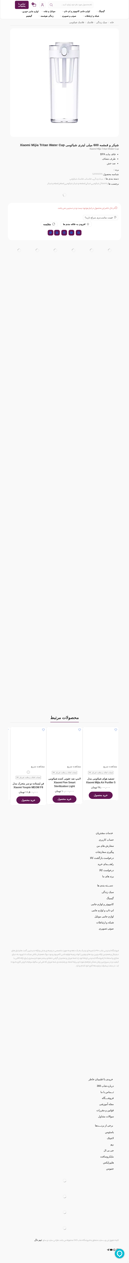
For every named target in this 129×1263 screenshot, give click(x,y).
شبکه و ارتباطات (92, 16)
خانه (112, 22)
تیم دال (38, 1240)
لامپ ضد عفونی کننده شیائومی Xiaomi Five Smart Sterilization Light (64, 782)
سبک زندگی (101, 22)
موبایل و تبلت (49, 11)
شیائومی (95, 183)
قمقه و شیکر (53, 183)
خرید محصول (101, 795)
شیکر (88, 183)
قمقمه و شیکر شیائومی (75, 183)
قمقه (61, 183)
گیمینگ (102, 11)
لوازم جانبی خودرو (31, 11)
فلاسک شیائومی (76, 22)
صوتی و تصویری (69, 16)
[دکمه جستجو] (51, 5)
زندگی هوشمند (47, 16)
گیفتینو (29, 16)
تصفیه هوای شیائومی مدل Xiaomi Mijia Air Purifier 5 (100, 780)
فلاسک (90, 22)
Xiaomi (103, 183)
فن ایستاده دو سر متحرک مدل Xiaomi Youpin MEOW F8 (28, 785)
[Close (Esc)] (128, 1258)
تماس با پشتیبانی (21, 5)
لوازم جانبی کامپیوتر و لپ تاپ (77, 11)
